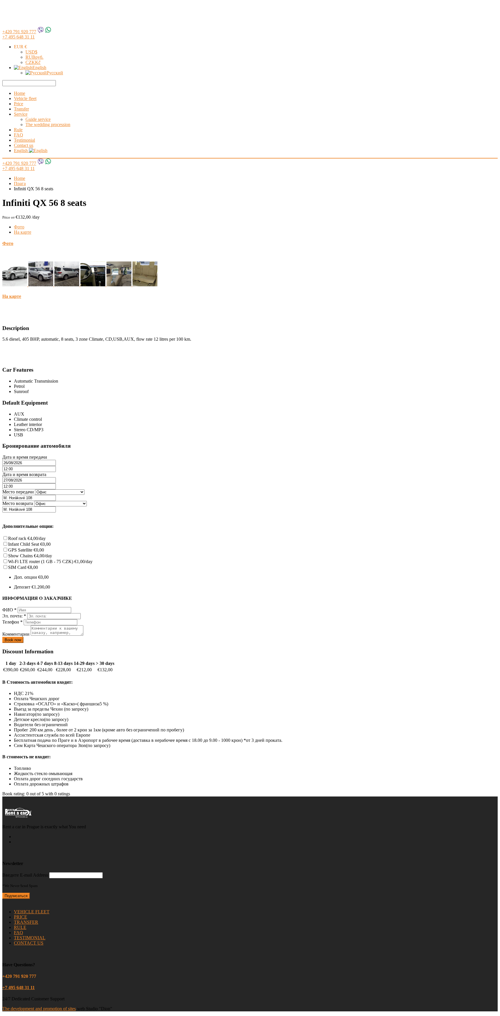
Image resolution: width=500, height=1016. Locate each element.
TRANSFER (26, 922)
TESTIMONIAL (29, 937)
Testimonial (24, 140)
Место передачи (18, 491)
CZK (33, 62)
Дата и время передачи (24, 457)
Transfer (21, 108)
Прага (20, 183)
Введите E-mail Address (25, 875)
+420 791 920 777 (19, 31)
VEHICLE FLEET (31, 911)
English (39, 67)
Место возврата (17, 503)
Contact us (23, 145)
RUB (34, 57)
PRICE (20, 916)
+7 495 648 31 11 (18, 36)
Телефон (12, 621)
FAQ (18, 134)
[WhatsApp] (48, 31)
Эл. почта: (14, 615)
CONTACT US (28, 943)
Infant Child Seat (29, 544)
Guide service (38, 119)
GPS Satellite (26, 549)
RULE (20, 927)
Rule (18, 129)
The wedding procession (47, 124)
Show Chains (30, 555)
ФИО (9, 609)
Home (19, 93)
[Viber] (40, 31)
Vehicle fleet (25, 98)
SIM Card (23, 567)
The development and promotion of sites (39, 1008)
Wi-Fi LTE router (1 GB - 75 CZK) (50, 561)
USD (31, 51)
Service (20, 114)
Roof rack (27, 538)
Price (18, 103)
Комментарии (16, 634)
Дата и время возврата (24, 474)
